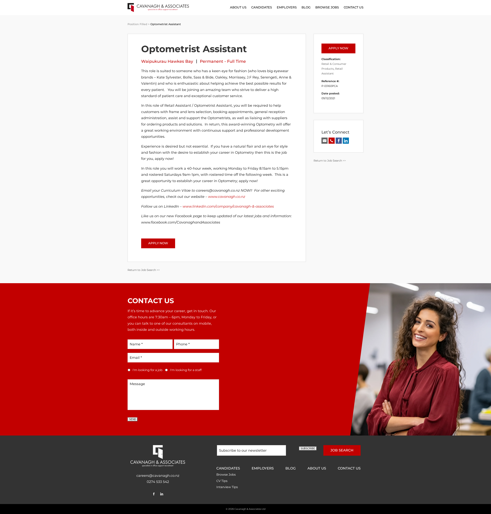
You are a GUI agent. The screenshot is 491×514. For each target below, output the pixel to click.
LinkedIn (161, 494)
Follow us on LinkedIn (346, 141)
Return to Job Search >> (144, 270)
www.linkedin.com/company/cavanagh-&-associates (228, 206)
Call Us (332, 141)
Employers (287, 7)
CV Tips (221, 481)
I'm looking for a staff (186, 370)
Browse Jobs (327, 7)
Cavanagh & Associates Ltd (249, 508)
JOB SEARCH (341, 450)
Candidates (261, 7)
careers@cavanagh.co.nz (157, 476)
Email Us (324, 141)
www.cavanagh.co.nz (226, 197)
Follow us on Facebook (339, 141)
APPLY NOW (158, 243)
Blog (306, 7)
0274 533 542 (158, 482)
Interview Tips (227, 487)
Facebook (154, 494)
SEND (132, 419)
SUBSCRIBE (308, 448)
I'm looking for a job (147, 370)
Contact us (353, 7)
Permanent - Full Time (223, 61)
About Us (238, 7)
